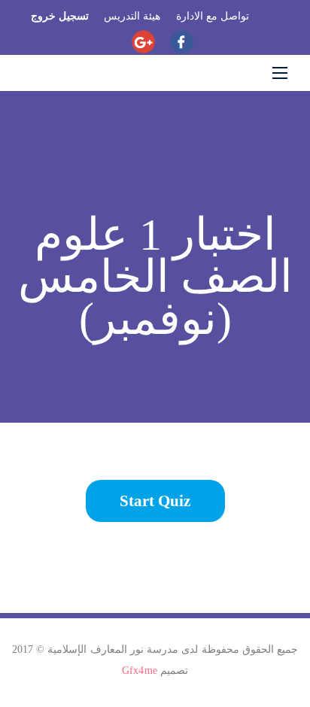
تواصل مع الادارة (212, 16)
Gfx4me (140, 670)
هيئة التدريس (132, 16)
